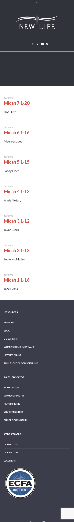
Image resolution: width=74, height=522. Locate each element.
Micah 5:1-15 (16, 162)
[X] (37, 44)
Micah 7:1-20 (16, 103)
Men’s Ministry (12, 404)
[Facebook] (33, 44)
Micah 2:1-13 (16, 250)
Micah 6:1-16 (16, 132)
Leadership (10, 460)
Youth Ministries (13, 412)
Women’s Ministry (14, 395)
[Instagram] (47, 44)
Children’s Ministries (16, 420)
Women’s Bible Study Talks (19, 347)
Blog (7, 330)
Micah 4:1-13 (16, 191)
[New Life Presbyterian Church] (37, 23)
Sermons (9, 322)
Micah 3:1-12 (16, 221)
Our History (11, 452)
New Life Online (12, 355)
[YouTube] (42, 44)
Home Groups (12, 387)
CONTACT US (11, 444)
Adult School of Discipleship (21, 363)
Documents (11, 339)
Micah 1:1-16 (16, 280)
